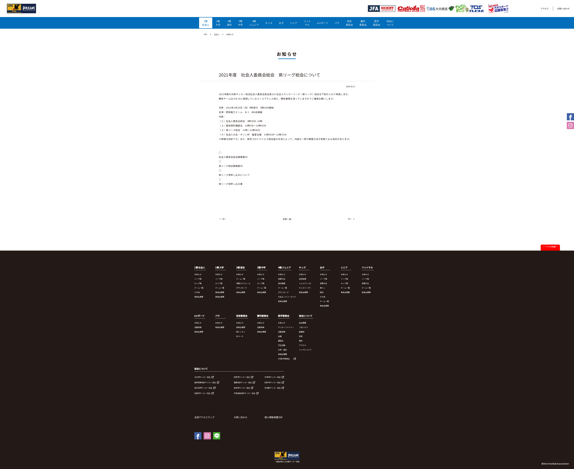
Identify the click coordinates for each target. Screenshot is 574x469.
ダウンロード (241, 287)
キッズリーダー (305, 287)
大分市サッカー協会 (202, 377)
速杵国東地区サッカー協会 (205, 382)
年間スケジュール (243, 283)
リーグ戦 (197, 278)
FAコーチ (239, 336)
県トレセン (240, 331)
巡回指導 (302, 278)
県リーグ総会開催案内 (231, 165)
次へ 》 (351, 219)
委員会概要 (198, 296)
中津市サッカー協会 (273, 377)
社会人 (216, 34)
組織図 (301, 331)
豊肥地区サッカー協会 (243, 382)
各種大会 (281, 278)
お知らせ (197, 274)
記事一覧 (287, 219)
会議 (280, 336)
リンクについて (305, 349)
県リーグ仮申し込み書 (231, 183)
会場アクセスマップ (204, 417)
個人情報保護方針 (274, 417)
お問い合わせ (563, 8)
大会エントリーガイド (287, 296)
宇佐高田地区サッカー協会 (244, 393)
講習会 (280, 340)
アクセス (545, 8)
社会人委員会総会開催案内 (233, 156)
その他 (197, 292)
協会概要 (302, 322)
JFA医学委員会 (284, 358)
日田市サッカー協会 (202, 393)
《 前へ (222, 219)
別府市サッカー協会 (242, 377)
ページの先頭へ (551, 247)
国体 (321, 292)
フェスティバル (305, 283)
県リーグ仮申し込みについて (234, 174)
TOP (205, 34)
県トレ (322, 287)
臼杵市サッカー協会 (273, 382)
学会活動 (281, 345)
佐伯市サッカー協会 (242, 387)
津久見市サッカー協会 (203, 387)
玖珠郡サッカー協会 (273, 387)
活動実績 (197, 327)
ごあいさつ (303, 327)
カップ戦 (197, 283)
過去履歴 (281, 283)
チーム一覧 (198, 287)
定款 (301, 336)
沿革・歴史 (282, 349)
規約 (301, 340)
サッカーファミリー (286, 327)
